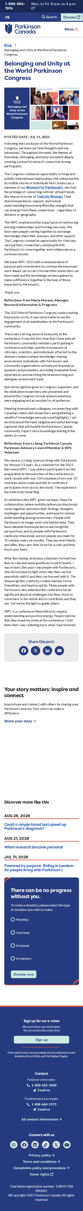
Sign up (42, 1039)
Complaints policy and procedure (40, 1168)
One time (22, 933)
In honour (23, 945)
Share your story (18, 721)
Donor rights (40, 1174)
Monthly (22, 919)
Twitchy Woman (50, 196)
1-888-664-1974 (15, 6)
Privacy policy (40, 1155)
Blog (8, 45)
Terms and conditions (40, 1161)
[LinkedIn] (47, 650)
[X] (35, 650)
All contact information (40, 1119)
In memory (23, 958)
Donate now (23, 974)
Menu (69, 29)
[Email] (59, 650)
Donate (69, 18)
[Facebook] (23, 650)
